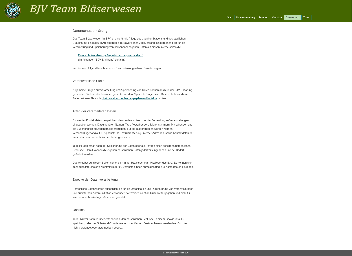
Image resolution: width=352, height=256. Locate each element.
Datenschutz (293, 17)
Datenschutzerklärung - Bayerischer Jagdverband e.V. (110, 55)
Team (306, 17)
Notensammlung (245, 17)
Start (229, 17)
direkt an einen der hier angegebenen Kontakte (129, 98)
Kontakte (277, 17)
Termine (263, 17)
